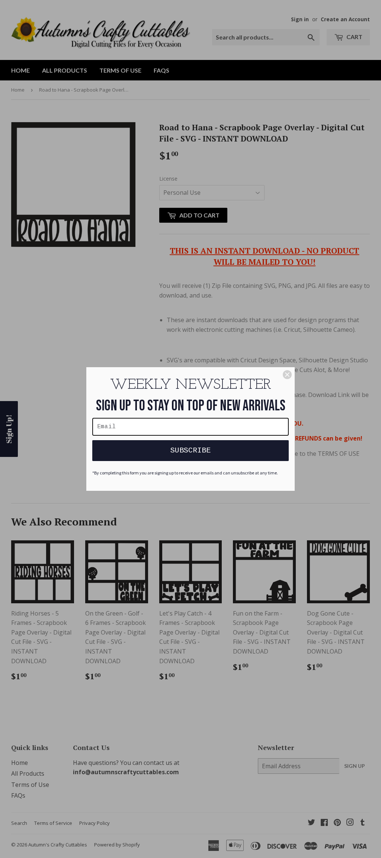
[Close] (287, 374)
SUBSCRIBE (190, 450)
